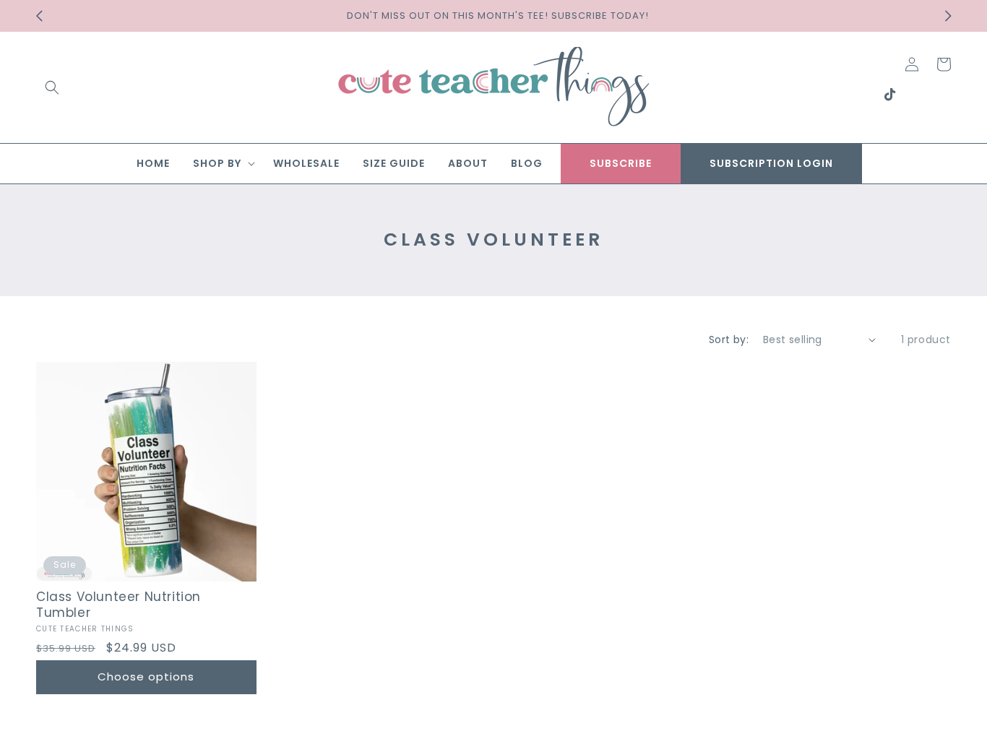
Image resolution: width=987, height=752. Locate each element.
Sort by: (729, 339)
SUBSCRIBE (621, 163)
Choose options (146, 676)
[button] (52, 87)
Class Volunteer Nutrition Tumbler (118, 605)
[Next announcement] (948, 16)
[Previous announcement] (39, 16)
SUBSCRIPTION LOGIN (771, 163)
